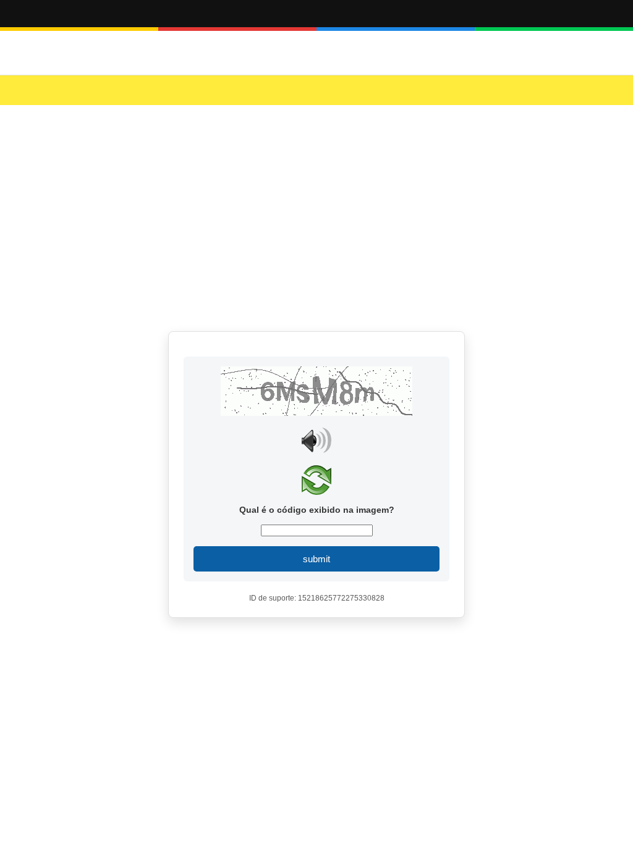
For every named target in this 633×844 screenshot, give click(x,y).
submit (316, 559)
